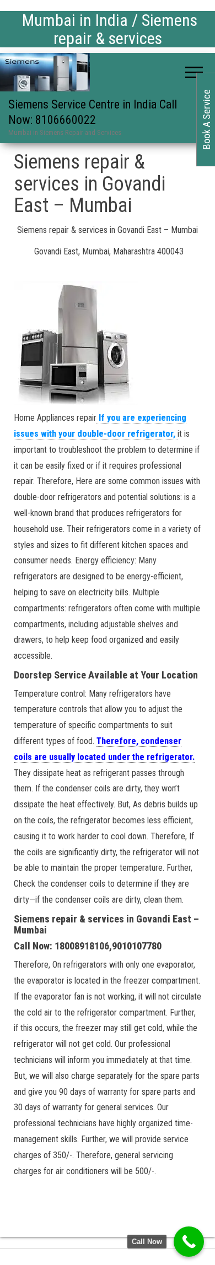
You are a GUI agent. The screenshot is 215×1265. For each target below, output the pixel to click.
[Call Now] (189, 1241)
